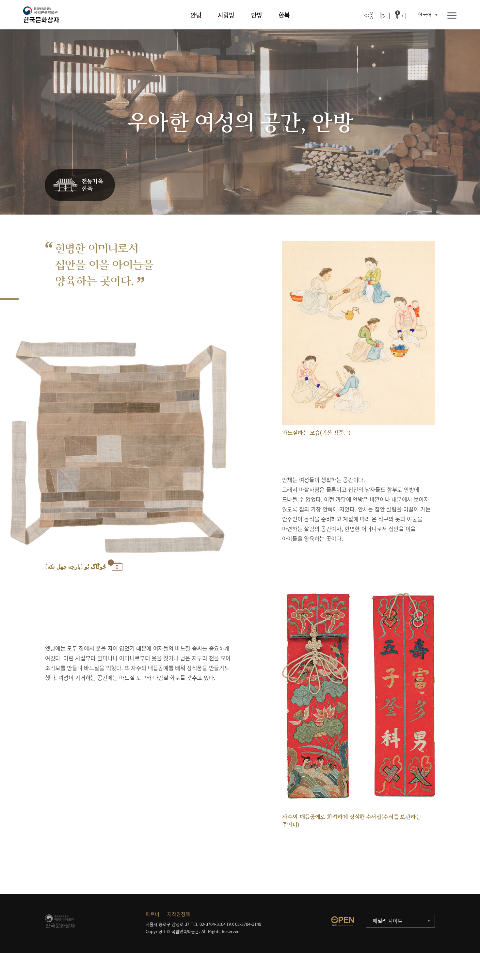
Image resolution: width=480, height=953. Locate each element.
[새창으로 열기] (342, 921)
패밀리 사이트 (388, 921)
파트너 (152, 914)
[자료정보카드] (400, 15)
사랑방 (226, 15)
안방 (256, 15)
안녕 (195, 15)
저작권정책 (178, 914)
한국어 (425, 14)
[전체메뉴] (452, 16)
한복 (284, 15)
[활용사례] (385, 15)
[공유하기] (368, 15)
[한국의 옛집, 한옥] (80, 185)
